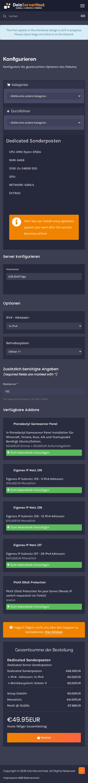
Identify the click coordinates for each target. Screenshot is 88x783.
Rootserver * (10, 384)
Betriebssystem (17, 343)
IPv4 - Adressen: (17, 317)
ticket (47, 34)
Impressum (10, 777)
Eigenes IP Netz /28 (27, 507)
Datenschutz (31, 777)
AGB (20, 777)
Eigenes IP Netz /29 (27, 470)
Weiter (45, 737)
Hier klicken (54, 632)
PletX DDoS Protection (29, 582)
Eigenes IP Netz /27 (27, 545)
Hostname (12, 269)
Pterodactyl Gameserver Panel (35, 424)
